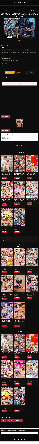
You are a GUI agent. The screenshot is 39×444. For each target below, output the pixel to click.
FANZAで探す (30, 72)
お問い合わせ (19, 420)
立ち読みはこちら (9, 72)
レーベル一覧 (11, 420)
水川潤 (8, 237)
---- (7, 240)
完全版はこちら (20, 72)
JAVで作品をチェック (19, 145)
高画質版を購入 (19, 40)
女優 (19, 440)
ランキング (7, 440)
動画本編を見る (5, 116)
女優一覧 (3, 420)
